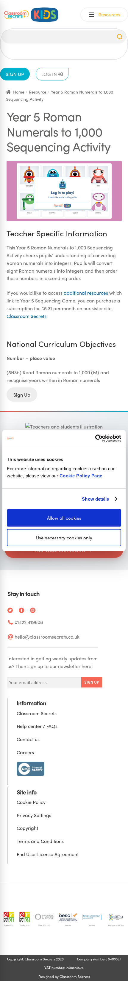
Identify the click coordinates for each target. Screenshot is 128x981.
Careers (25, 752)
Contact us (28, 739)
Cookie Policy (31, 802)
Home (18, 92)
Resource (37, 92)
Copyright (27, 828)
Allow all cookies (64, 518)
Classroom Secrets (26, 316)
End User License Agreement (48, 854)
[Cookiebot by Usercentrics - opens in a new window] (95, 438)
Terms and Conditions (40, 841)
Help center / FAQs (37, 726)
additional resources (86, 292)
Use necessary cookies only (64, 537)
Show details (95, 498)
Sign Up (21, 394)
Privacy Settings (34, 815)
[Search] (119, 36)
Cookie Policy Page (81, 475)
